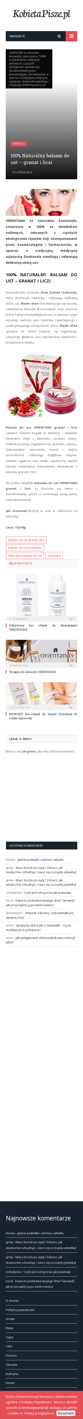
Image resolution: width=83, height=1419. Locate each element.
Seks (9, 1346)
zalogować (28, 751)
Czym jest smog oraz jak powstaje (47, 892)
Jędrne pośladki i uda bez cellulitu (41, 860)
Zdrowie (11, 1365)
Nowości (18, 143)
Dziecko (11, 1355)
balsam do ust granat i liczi (26, 540)
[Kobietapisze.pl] (41, 13)
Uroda (10, 1319)
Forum (10, 1383)
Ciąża (9, 1337)
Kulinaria (12, 1374)
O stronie (12, 1301)
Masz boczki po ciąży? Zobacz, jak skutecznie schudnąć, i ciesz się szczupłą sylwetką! (41, 870)
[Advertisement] (41, 115)
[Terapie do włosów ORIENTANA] (41, 653)
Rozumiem (66, 1413)
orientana (54, 555)
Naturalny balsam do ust (25, 555)
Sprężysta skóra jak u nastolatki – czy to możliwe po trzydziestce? (38, 927)
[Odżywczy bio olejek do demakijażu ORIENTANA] (41, 597)
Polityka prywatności (20, 1310)
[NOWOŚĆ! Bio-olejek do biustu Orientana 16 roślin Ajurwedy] (41, 695)
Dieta (9, 1328)
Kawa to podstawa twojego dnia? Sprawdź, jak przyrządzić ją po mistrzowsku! (40, 902)
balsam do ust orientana (25, 548)
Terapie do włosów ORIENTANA (32, 672)
